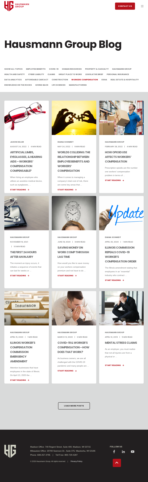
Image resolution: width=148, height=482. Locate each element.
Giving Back (41, 85)
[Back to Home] (16, 16)
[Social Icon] (114, 452)
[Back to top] (117, 463)
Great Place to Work (70, 74)
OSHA (104, 79)
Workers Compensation (84, 79)
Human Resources (72, 69)
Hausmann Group (122, 69)
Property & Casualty (97, 69)
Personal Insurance (118, 74)
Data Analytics (13, 79)
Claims (51, 74)
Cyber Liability (36, 74)
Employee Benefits (36, 69)
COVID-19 (54, 69)
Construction (60, 79)
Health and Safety (14, 74)
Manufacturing (78, 85)
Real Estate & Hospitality (125, 79)
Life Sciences (58, 85)
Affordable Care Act (36, 79)
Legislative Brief (94, 74)
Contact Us (125, 6)
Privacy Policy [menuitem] (76, 461)
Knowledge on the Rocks (18, 85)
